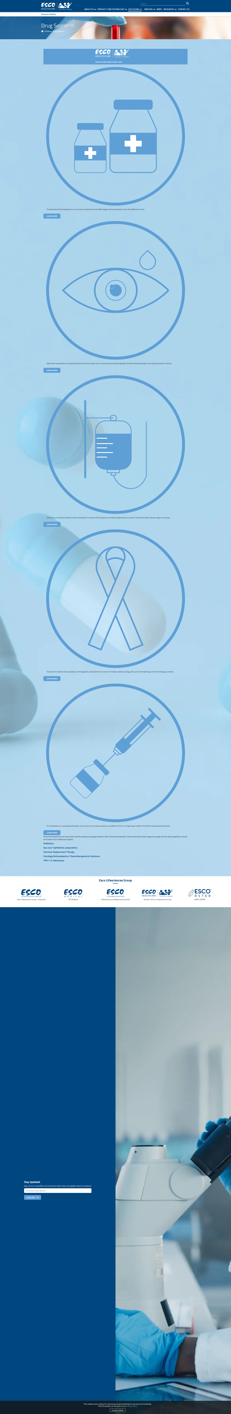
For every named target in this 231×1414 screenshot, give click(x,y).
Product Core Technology (111, 9)
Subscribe (31, 1197)
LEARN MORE (51, 216)
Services (148, 9)
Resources (169, 9)
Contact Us (183, 9)
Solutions (133, 9)
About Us (89, 9)
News (159, 9)
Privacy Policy (131, 1406)
